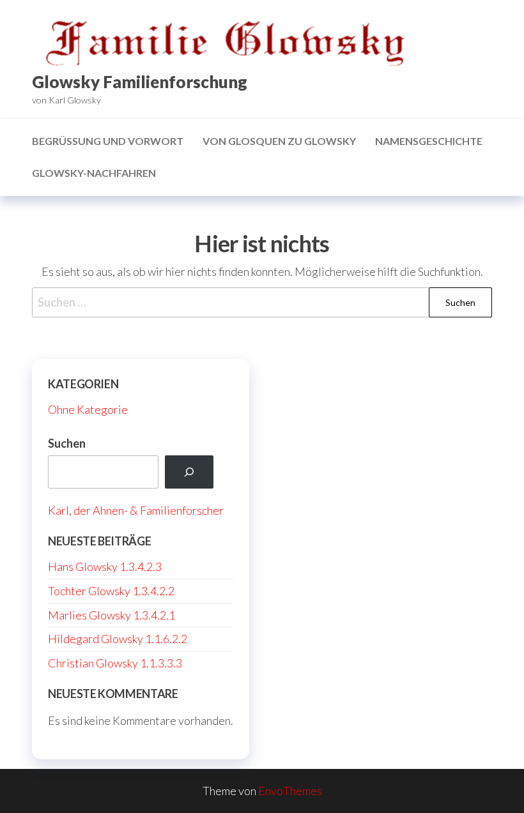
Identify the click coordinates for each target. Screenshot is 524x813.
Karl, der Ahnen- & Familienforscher (136, 510)
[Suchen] (189, 472)
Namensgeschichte (428, 141)
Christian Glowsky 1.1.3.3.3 (115, 663)
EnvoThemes (290, 791)
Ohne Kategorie (88, 409)
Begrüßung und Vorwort (107, 141)
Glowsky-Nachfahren (94, 173)
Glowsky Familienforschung (139, 82)
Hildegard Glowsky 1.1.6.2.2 (117, 639)
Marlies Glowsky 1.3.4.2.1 (111, 615)
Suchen (67, 443)
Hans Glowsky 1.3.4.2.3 (105, 566)
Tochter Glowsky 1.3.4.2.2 (111, 591)
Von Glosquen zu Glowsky (279, 141)
